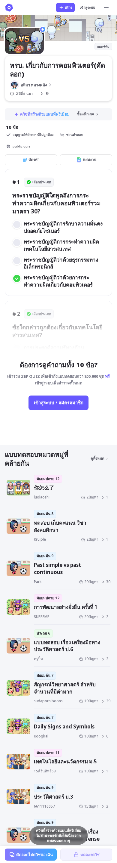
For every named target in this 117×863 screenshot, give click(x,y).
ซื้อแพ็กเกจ (85, 113)
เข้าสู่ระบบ (87, 7)
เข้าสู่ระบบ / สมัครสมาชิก (58, 402)
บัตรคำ (34, 159)
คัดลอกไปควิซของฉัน (34, 854)
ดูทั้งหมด (97, 458)
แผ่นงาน (89, 159)
